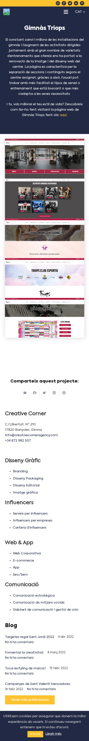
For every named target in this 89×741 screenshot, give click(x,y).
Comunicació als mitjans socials (39, 602)
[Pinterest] (82, 3)
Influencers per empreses (32, 520)
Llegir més (53, 733)
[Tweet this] (44, 393)
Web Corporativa (27, 553)
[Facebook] (64, 3)
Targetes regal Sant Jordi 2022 (29, 637)
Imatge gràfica (25, 492)
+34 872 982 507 (18, 440)
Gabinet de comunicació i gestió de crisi (45, 609)
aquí (63, 115)
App (16, 567)
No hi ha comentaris (19, 642)
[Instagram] (58, 3)
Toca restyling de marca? (25, 668)
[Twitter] (70, 3)
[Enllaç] (6, 12)
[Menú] (66, 11)
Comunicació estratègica (34, 595)
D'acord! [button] (35, 734)
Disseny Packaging (28, 478)
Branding (20, 471)
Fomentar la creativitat (24, 652)
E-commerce (23, 560)
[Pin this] (64, 393)
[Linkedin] (76, 3)
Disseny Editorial (26, 485)
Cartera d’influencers (29, 527)
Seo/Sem (20, 574)
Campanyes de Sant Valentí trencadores (37, 684)
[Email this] (25, 393)
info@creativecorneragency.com (31, 435)
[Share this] (35, 393)
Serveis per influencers (30, 513)
